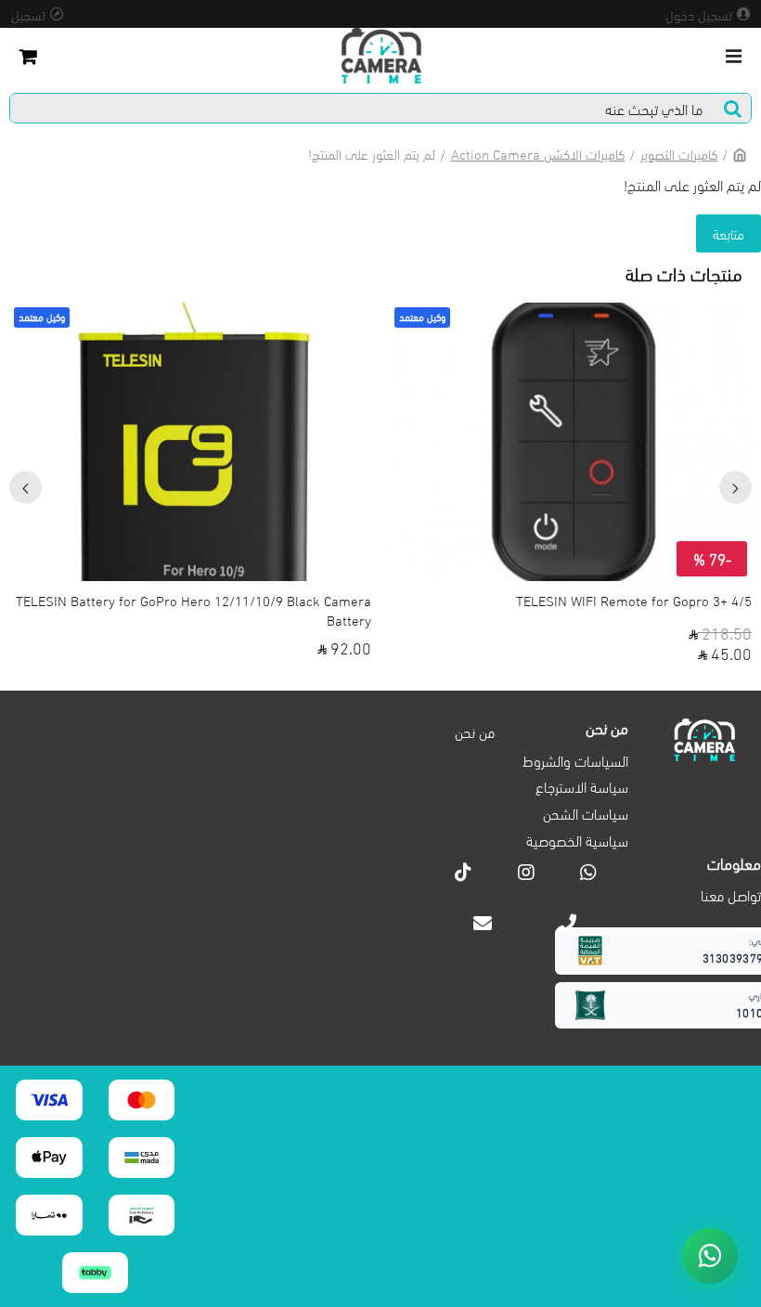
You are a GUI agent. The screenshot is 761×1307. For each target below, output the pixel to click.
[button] (735, 488)
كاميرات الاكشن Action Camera (538, 153)
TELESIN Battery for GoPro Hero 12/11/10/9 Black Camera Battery (193, 609)
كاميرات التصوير (678, 153)
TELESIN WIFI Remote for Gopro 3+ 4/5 (634, 600)
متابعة (728, 233)
